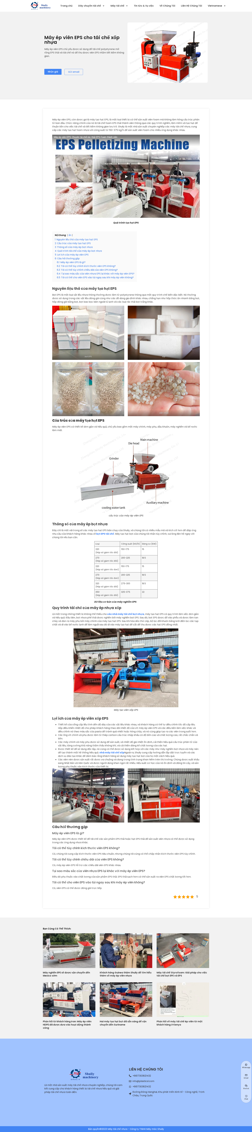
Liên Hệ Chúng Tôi (191, 5)
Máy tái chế (117, 5)
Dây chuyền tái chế (89, 5)
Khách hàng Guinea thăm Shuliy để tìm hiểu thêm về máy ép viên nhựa (125, 974)
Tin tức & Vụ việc (144, 5)
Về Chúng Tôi (167, 5)
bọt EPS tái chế (105, 534)
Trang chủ (66, 5)
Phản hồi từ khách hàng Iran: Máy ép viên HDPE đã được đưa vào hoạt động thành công (67, 1024)
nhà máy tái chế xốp (111, 752)
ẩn (70, 235)
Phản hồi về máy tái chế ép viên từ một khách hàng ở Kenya (179, 1023)
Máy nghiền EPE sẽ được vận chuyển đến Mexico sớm (66, 974)
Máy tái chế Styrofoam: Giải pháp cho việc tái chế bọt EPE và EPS (182, 974)
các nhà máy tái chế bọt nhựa (125, 614)
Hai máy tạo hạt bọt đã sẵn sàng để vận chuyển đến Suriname (123, 1023)
